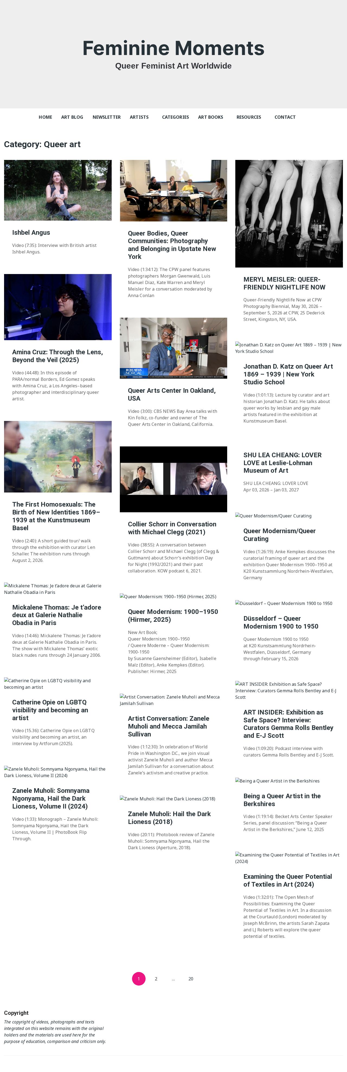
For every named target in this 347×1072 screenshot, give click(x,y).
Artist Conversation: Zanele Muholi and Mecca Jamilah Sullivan (168, 726)
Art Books (210, 117)
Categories (175, 117)
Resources (249, 117)
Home (45, 117)
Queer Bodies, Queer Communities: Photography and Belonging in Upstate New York (172, 245)
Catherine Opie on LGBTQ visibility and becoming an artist (50, 710)
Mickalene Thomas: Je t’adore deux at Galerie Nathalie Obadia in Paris (56, 615)
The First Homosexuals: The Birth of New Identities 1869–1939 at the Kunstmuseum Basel (56, 516)
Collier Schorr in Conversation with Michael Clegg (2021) (172, 528)
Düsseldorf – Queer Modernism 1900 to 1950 (281, 622)
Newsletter (107, 117)
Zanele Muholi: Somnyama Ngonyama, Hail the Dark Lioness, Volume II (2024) (50, 798)
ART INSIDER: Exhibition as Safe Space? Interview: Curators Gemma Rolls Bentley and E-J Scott (288, 724)
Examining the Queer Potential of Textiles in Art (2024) (287, 880)
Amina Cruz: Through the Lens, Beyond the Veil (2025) (57, 356)
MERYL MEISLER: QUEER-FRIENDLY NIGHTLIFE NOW (284, 283)
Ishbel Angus (31, 232)
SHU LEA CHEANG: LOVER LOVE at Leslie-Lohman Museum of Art (282, 463)
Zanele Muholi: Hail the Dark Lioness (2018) (169, 818)
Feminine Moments (173, 48)
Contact (285, 117)
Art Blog (72, 117)
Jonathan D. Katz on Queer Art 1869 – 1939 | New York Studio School (288, 374)
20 (190, 979)
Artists (139, 117)
